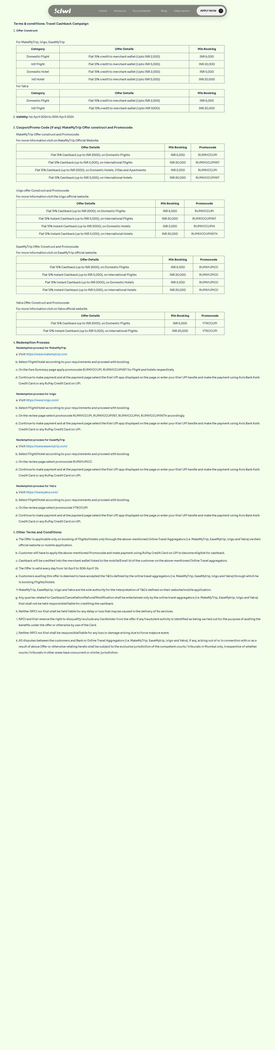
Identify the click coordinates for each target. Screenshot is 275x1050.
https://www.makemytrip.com (46, 354)
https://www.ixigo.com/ (42, 400)
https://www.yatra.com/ (42, 492)
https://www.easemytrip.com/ (46, 446)
